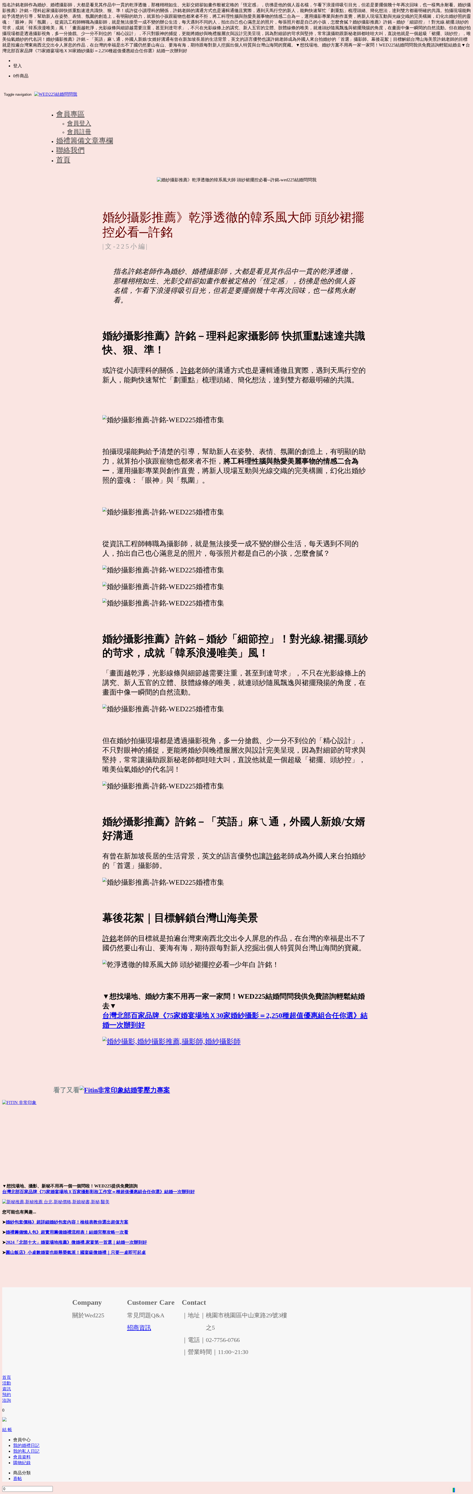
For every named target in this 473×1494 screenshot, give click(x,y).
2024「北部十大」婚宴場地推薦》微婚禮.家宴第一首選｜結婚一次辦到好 (76, 1242)
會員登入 (79, 123)
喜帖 (17, 1478)
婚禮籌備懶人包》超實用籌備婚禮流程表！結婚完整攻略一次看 (67, 1232)
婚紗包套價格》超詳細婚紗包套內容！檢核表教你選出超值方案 (67, 1222)
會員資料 (22, 1457)
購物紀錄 (22, 1462)
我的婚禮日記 (26, 1445)
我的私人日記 (26, 1451)
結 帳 (7, 1429)
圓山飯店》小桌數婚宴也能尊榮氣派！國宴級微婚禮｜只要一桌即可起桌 (76, 1252)
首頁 (6, 1377)
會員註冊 (79, 131)
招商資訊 (139, 1327)
